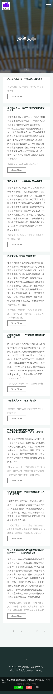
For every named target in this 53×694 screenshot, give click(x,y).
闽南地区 (39, 610)
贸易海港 (29, 610)
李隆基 (10, 533)
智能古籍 (24, 164)
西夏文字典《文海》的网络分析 (21, 256)
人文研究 (24, 87)
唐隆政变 (39, 525)
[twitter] (26, 659)
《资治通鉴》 (15, 525)
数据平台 (29, 470)
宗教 (9, 470)
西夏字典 (39, 313)
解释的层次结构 (16, 317)
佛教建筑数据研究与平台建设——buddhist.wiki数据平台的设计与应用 (25, 430)
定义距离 (33, 309)
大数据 (21, 235)
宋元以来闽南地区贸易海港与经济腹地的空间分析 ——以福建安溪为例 (25, 551)
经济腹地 (18, 610)
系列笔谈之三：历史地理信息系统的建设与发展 (25, 109)
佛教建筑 (30, 467)
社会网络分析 (37, 383)
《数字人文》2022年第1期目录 (21, 400)
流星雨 (19, 533)
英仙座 (38, 533)
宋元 (35, 602)
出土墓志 (28, 525)
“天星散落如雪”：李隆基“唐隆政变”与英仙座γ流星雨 (25, 493)
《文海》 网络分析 (17, 309)
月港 (16, 606)
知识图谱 (16, 239)
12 (37, 631)
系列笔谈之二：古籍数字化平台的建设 (24, 181)
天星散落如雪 (15, 529)
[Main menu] (48, 5)
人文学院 (13, 87)
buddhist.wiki (16, 467)
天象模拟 (27, 529)
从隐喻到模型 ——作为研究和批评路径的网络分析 (26, 335)
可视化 (12, 235)
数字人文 (35, 87)
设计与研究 (35, 474)
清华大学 (35, 164)
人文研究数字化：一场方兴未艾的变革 (24, 78)
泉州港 (24, 606)
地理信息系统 (15, 602)
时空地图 (39, 470)
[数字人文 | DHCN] (6, 5)
